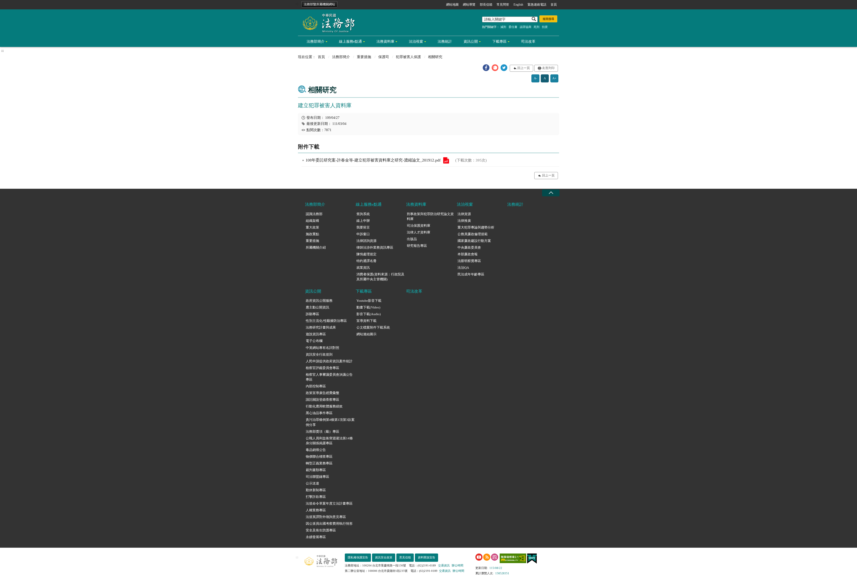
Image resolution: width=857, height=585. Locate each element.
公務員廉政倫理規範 (473, 234)
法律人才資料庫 (418, 232)
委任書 (513, 27)
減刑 (503, 27)
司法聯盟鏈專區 (317, 476)
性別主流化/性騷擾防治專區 (326, 321)
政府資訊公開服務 (319, 300)
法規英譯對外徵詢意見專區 (326, 517)
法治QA (463, 267)
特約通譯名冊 (366, 261)
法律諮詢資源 (366, 241)
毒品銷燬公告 (316, 450)
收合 (551, 192)
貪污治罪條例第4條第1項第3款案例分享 (330, 422)
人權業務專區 (316, 510)
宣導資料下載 (366, 321)
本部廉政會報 (468, 254)
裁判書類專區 (316, 470)
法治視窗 (416, 41)
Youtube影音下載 (368, 300)
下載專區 (499, 41)
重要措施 (364, 57)
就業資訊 (363, 267)
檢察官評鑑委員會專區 (322, 368)
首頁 (554, 4)
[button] (486, 67)
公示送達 (312, 483)
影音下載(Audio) (368, 314)
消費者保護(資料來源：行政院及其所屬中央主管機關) (380, 277)
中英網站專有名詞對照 (322, 348)
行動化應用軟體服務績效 (324, 406)
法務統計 (445, 41)
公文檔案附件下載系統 (373, 327)
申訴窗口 (363, 234)
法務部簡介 (315, 41)
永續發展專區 (316, 537)
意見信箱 (405, 557)
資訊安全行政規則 (319, 354)
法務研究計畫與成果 (321, 327)
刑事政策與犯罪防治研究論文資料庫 (430, 216)
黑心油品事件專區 (319, 413)
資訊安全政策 (383, 557)
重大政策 (312, 227)
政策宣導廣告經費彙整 (322, 393)
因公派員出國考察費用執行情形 (329, 523)
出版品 (412, 239)
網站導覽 (469, 4)
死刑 (536, 27)
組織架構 (312, 220)
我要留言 (363, 227)
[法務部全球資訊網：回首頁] (327, 22)
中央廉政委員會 (469, 247)
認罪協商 (525, 27)
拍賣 (545, 27)
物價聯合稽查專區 (319, 456)
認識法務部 (314, 214)
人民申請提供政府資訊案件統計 (329, 361)
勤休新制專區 (316, 490)
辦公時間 (457, 565)
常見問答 (503, 4)
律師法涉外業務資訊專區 (374, 247)
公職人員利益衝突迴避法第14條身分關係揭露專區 (329, 440)
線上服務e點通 (350, 41)
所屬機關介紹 (316, 247)
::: (297, 4)
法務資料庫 (385, 41)
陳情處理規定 (366, 254)
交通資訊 (444, 565)
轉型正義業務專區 (319, 463)
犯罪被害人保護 (408, 57)
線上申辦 (363, 220)
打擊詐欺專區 (316, 497)
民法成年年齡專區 (471, 274)
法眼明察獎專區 (469, 261)
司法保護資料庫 (418, 225)
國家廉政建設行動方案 (474, 241)
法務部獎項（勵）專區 (322, 431)
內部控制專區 (316, 386)
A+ (554, 78)
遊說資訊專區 (316, 334)
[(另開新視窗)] (479, 557)
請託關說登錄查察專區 (322, 399)
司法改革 (528, 41)
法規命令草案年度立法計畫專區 (329, 503)
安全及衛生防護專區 (321, 530)
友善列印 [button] (548, 68)
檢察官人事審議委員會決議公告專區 (329, 377)
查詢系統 (363, 214)
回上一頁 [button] (523, 68)
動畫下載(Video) (368, 307)
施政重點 (312, 234)
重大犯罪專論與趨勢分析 (476, 227)
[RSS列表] (486, 557)
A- (535, 78)
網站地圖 (452, 4)
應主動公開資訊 (317, 307)
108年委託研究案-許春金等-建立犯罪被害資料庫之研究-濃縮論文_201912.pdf (446, 160)
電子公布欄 (314, 341)
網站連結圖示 (366, 334)
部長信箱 (486, 4)
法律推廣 (464, 220)
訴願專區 (312, 314)
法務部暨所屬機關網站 (319, 4)
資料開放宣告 (426, 557)
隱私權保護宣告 (358, 557)
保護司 (383, 57)
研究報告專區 (417, 245)
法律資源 (464, 214)
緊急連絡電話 (537, 4)
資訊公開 (471, 41)
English (518, 4)
